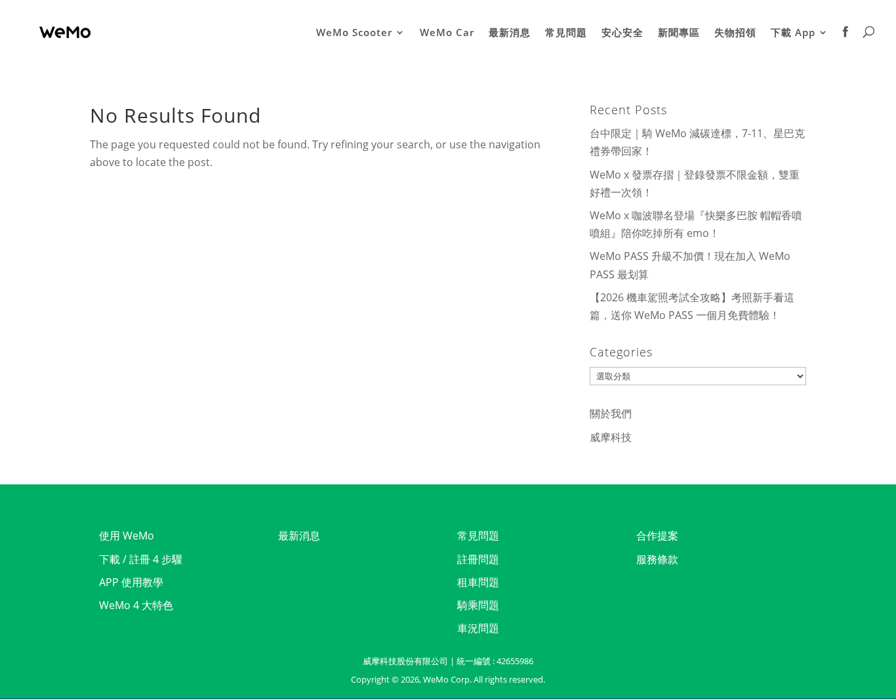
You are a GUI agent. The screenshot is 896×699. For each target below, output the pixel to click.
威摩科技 (611, 437)
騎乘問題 (478, 605)
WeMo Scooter (354, 33)
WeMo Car (447, 33)
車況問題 (478, 628)
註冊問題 (478, 559)
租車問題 (478, 582)
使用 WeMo (126, 535)
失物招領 (735, 33)
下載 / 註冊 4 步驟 (140, 559)
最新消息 (510, 33)
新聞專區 (679, 33)
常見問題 (566, 33)
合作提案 (657, 535)
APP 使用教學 (131, 582)
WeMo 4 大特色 (136, 605)
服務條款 (657, 559)
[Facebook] (846, 45)
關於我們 (611, 413)
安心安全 (622, 33)
